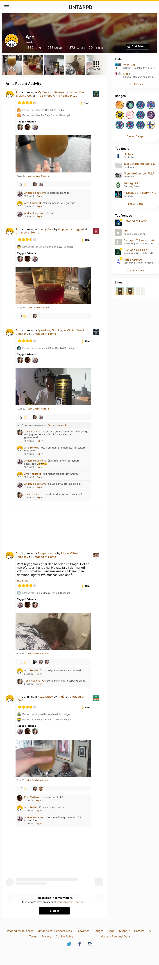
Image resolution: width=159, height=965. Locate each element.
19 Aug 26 (20, 176)
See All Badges (136, 136)
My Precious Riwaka (51, 92)
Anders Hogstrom (34, 192)
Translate (22, 581)
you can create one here (71, 902)
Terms (33, 936)
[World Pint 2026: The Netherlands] (120, 125)
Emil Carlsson (32, 797)
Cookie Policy (64, 936)
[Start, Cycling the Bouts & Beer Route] (130, 115)
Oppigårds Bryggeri (71, 229)
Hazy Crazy (45, 696)
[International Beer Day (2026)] (130, 105)
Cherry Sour (45, 229)
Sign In (54, 910)
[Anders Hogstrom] (41, 184)
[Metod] (130, 291)
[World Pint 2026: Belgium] (140, 115)
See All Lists (136, 84)
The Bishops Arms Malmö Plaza (56, 95)
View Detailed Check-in (38, 176)
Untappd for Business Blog (55, 930)
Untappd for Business (19, 930)
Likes (126, 73)
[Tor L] (35, 662)
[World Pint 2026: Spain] (130, 125)
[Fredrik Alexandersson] (41, 788)
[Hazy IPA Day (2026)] (120, 105)
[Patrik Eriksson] (41, 662)
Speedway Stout (48, 330)
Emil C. (34, 807)
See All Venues (135, 270)
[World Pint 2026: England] (151, 105)
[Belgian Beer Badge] (120, 115)
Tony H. (34, 447)
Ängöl (61, 696)
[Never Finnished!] (151, 125)
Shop (111, 930)
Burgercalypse (47, 553)
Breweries (83, 930)
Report (40, 196)
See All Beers (135, 203)
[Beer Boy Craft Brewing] (120, 291)
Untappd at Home (27, 232)
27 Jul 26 (20, 654)
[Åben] (140, 291)
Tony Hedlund (32, 431)
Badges (98, 930)
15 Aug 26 (20, 308)
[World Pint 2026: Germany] (140, 125)
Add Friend (139, 46)
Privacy (46, 936)
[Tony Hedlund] (35, 184)
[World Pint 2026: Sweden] (140, 105)
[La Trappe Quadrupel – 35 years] (151, 115)
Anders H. (36, 203)
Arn (18, 92)
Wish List (129, 64)
